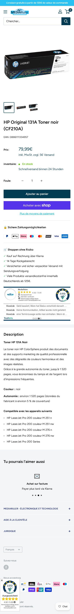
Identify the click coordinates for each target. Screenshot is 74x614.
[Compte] (60, 12)
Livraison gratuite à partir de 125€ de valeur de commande (37, 2)
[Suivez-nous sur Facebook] (6, 567)
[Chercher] (65, 21)
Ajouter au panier (37, 194)
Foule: (7, 180)
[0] (67, 11)
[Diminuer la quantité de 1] (22, 181)
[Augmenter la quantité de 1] (41, 181)
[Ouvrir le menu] (5, 11)
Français (10, 549)
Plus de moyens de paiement (37, 213)
